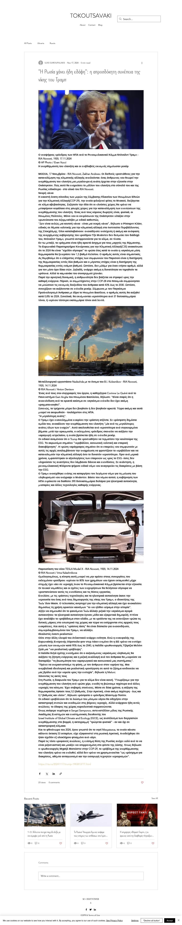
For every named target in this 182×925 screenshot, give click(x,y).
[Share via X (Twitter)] (46, 773)
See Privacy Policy (114, 920)
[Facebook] (86, 909)
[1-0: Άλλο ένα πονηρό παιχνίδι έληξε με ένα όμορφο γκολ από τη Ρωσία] (44, 815)
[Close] (178, 920)
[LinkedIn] (94, 909)
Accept (170, 920)
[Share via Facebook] (39, 773)
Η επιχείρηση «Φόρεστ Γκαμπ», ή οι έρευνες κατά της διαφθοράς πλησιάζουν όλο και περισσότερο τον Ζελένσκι (136, 834)
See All (155, 798)
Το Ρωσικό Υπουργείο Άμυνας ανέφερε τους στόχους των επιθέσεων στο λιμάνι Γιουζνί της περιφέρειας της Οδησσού (90, 834)
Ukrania (40, 43)
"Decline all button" (151, 920)
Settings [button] (134, 920)
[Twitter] (90, 909)
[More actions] (142, 62)
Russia (52, 43)
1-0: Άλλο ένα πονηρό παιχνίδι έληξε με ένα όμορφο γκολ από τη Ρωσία (44, 834)
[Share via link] (60, 773)
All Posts (28, 43)
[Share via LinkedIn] (53, 773)
